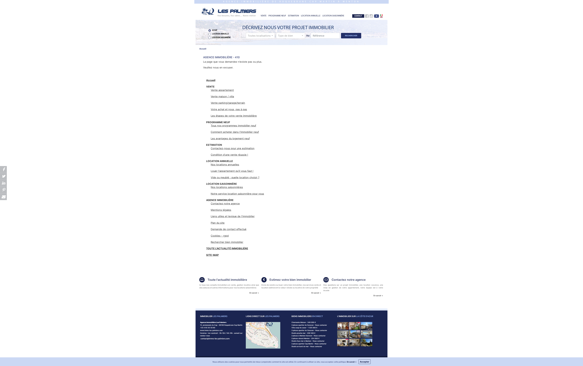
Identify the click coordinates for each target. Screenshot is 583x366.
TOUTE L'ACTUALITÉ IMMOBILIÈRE (227, 248)
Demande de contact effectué (228, 229)
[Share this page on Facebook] (3, 169)
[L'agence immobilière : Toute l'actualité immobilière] (202, 280)
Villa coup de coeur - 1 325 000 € (304, 328)
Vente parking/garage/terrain (228, 102)
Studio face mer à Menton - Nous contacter (308, 341)
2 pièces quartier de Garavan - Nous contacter (309, 325)
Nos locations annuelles (225, 164)
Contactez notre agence (225, 203)
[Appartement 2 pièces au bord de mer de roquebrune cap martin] (366, 326)
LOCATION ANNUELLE (310, 16)
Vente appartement (222, 90)
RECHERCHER (351, 35)
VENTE (263, 16)
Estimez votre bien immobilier (290, 280)
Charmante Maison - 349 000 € (304, 322)
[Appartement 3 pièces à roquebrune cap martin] (343, 326)
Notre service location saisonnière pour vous (237, 193)
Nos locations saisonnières (227, 187)
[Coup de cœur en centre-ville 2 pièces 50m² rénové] (343, 342)
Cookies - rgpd (220, 235)
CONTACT (358, 16)
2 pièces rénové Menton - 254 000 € (305, 338)
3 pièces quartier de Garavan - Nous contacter (309, 330)
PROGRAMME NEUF (277, 16)
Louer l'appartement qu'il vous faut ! (232, 170)
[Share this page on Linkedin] (3, 183)
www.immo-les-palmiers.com (211, 330)
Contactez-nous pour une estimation (232, 148)
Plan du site (218, 222)
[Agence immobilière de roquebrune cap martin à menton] (229, 12)
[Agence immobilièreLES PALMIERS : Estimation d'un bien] (264, 280)
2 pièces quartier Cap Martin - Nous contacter (309, 344)
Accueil (210, 80)
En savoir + (254, 293)
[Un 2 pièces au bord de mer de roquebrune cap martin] (366, 334)
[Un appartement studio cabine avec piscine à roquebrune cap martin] (354, 334)
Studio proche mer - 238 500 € (303, 333)
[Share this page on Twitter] (3, 176)
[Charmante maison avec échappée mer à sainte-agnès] (366, 342)
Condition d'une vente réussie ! (229, 154)
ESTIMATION (293, 16)
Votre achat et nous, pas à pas (229, 109)
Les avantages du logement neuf (230, 138)
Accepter (364, 361)
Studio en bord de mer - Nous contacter (307, 346)
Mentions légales (221, 209)
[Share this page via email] (3, 196)
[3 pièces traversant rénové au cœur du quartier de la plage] (354, 326)
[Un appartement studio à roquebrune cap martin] (354, 342)
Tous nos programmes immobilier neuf (233, 125)
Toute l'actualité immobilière (227, 280)
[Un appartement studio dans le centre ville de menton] (343, 334)
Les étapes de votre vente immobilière (234, 115)
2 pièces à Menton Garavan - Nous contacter (309, 336)
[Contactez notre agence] (215, 338)
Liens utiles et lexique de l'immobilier (233, 216)
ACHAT (214, 30)
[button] (260, 36)
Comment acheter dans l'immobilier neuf (235, 131)
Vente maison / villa (222, 96)
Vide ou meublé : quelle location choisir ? (235, 177)
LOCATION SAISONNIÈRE (333, 16)
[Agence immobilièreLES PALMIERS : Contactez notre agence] (326, 280)
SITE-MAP (212, 254)
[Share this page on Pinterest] (3, 189)
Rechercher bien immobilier (227, 242)
